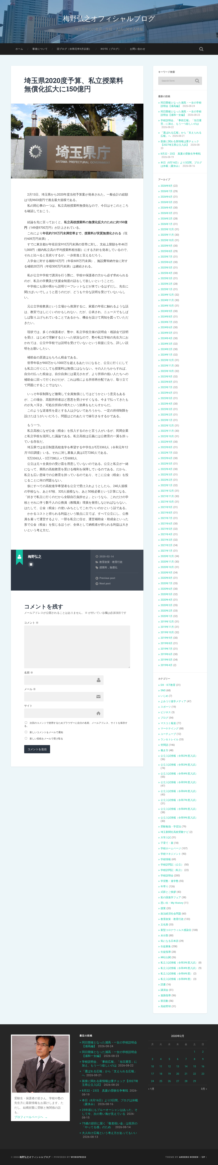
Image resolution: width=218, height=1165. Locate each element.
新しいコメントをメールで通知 (46, 732)
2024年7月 (167, 322)
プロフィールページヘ (31, 1117)
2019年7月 (167, 648)
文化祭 (164, 924)
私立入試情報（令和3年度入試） (179, 962)
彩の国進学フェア (171, 897)
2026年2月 (167, 218)
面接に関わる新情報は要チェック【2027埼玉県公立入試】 (180, 143)
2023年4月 (167, 403)
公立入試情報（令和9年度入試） (179, 817)
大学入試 (166, 837)
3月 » (204, 1088)
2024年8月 (167, 316)
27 (177, 1081)
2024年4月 (167, 338)
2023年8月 (167, 381)
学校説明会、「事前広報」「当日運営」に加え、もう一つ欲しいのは (181, 122)
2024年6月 (167, 327)
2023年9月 (167, 376)
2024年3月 (167, 343)
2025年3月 (167, 278)
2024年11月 (167, 300)
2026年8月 (167, 185)
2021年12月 (167, 490)
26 (169, 1081)
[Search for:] (180, 81)
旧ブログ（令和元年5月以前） (74, 48)
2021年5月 (167, 528)
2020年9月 (167, 572)
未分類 (164, 935)
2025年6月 (167, 262)
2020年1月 (167, 616)
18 (160, 1073)
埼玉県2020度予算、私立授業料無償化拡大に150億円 (73, 84)
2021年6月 (167, 523)
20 (177, 1073)
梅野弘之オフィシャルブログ (109, 18)
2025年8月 (167, 251)
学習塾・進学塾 (169, 881)
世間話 (164, 744)
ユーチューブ (168, 734)
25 (160, 1081)
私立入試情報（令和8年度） (177, 979)
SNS (163, 690)
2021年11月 (167, 496)
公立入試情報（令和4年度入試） (179, 773)
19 (169, 1073)
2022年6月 (167, 458)
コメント (31, 622)
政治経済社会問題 (171, 913)
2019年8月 (167, 643)
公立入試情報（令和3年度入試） (179, 764)
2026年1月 (167, 224)
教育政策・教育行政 (110, 562)
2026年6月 (167, 196)
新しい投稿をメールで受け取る (46, 738)
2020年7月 (167, 583)
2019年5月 (167, 659)
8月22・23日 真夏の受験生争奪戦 (181, 153)
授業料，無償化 (108, 567)
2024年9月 (167, 311)
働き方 (164, 750)
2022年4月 (167, 469)
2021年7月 (167, 518)
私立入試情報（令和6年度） (177, 973)
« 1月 (151, 1088)
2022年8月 (167, 447)
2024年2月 (167, 349)
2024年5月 (167, 332)
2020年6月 (167, 588)
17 (152, 1073)
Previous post (107, 578)
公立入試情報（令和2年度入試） (179, 755)
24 (152, 1081)
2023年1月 (167, 420)
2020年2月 (167, 610)
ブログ (164, 717)
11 (160, 1066)
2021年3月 (167, 539)
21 (186, 1073)
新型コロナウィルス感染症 (176, 930)
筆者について (40, 48)
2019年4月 (167, 665)
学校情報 (166, 859)
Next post (105, 583)
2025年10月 (167, 240)
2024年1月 (167, 354)
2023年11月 (167, 365)
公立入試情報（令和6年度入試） (179, 791)
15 (194, 1066)
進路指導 (166, 995)
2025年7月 (167, 256)
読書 (163, 984)
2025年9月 (167, 245)
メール (30, 689)
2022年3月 (167, 474)
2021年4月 (167, 534)
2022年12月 (167, 425)
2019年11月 (167, 626)
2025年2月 (167, 283)
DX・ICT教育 (168, 684)
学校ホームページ (171, 848)
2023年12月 (167, 360)
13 (177, 1066)
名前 (28, 672)
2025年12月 (167, 229)
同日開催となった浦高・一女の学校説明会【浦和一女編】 (181, 113)
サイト (28, 705)
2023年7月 (167, 387)
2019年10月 (167, 632)
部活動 (164, 1000)
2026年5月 (167, 202)
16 (202, 1066)
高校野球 (166, 1006)
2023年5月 (167, 398)
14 (186, 1066)
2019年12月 (167, 621)
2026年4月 (167, 207)
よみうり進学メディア (173, 701)
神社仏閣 (166, 957)
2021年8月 (167, 512)
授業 (163, 908)
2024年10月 (167, 305)
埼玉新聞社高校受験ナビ (175, 832)
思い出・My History (172, 902)
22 (194, 1073)
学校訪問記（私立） (172, 870)
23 (202, 1073)
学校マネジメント (171, 853)
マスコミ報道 (168, 723)
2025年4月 (167, 273)
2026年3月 (167, 213)
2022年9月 (167, 441)
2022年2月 (167, 479)
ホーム (19, 48)
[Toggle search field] (201, 49)
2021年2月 (167, 545)
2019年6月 (167, 654)
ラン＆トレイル (169, 739)
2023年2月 (167, 414)
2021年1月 (167, 550)
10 (152, 1066)
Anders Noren (188, 1157)
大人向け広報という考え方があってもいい (109, 1133)
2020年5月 (167, 594)
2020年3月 (167, 605)
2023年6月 (167, 392)
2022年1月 (167, 485)
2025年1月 (167, 289)
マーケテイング (169, 728)
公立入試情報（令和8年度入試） (179, 808)
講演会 (164, 989)
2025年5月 (167, 267)
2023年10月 (167, 371)
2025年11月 (167, 234)
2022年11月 (167, 430)
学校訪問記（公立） (172, 864)
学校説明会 (167, 875)
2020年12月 (167, 556)
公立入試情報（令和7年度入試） (179, 800)
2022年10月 (167, 436)
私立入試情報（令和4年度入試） (179, 968)
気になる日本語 (169, 940)
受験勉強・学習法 (171, 826)
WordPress (78, 1157)
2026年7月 (167, 191)
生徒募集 (166, 946)
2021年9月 (167, 507)
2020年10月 (167, 567)
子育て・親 (167, 842)
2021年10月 (167, 501)
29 (194, 1081)
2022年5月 (167, 463)
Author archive (31, 564)
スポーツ (166, 706)
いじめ (164, 695)
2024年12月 (167, 294)
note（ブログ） (111, 48)
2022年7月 (167, 452)
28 (186, 1081)
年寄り (164, 886)
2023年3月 (167, 409)
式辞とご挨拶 (168, 891)
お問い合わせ (137, 48)
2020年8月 (167, 577)
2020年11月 (167, 561)
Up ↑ (204, 1157)
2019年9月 (167, 637)
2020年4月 (167, 599)
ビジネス (166, 712)
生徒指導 (166, 951)
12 (169, 1066)
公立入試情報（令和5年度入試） (179, 782)
